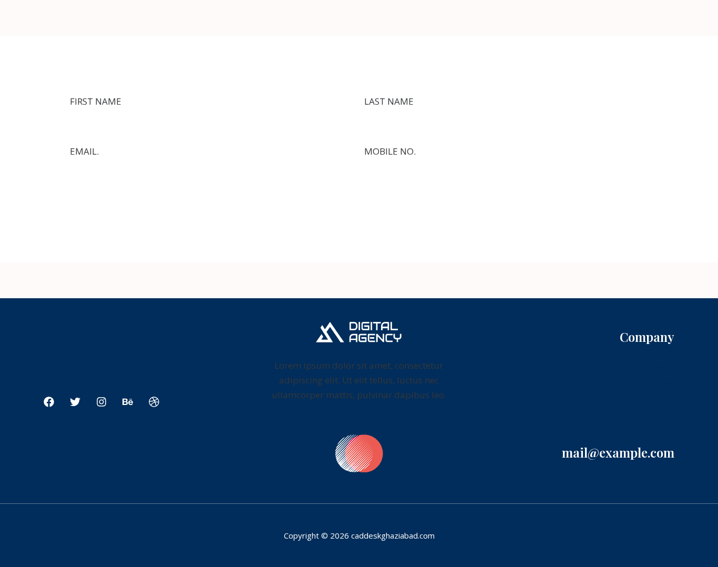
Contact (658, 410)
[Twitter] (75, 402)
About (661, 380)
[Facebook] (49, 402)
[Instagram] (101, 402)
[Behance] (127, 402)
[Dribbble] (154, 402)
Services (657, 395)
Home (661, 366)
